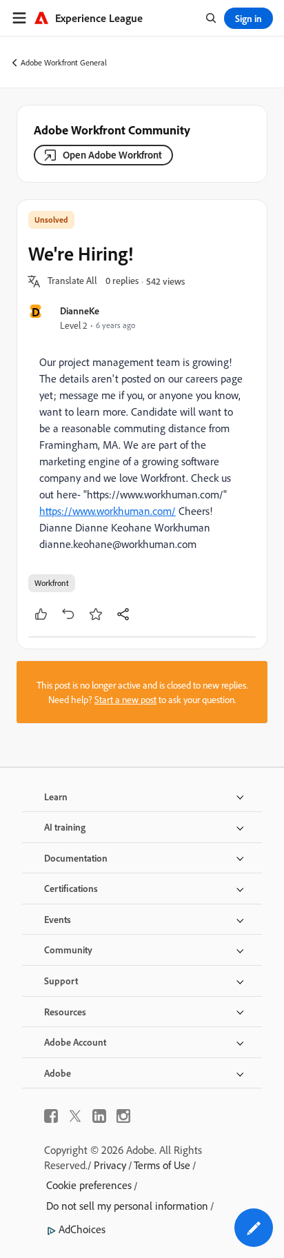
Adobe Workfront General (64, 62)
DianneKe (79, 310)
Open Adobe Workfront (112, 154)
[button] (72, 281)
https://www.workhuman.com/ (107, 511)
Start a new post (125, 699)
